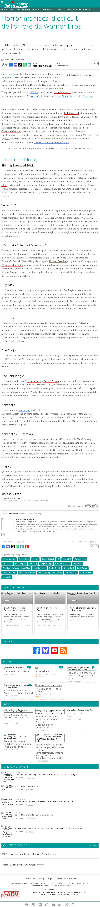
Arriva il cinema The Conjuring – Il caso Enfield (18, 691)
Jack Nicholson (38, 170)
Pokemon (87, 9)
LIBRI (16, 826)
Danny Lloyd (69, 568)
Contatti (73, 879)
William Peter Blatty (12, 264)
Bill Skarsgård (71, 113)
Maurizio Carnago (43, 65)
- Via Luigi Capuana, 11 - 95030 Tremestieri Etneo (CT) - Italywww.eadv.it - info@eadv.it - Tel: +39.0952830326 (59, 893)
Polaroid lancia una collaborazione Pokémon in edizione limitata (18, 744)
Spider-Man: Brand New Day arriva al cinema (34, 815)
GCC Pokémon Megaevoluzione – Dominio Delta (24, 854)
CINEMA (7, 600)
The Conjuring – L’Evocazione (59, 355)
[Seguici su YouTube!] (54, 650)
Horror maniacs (9, 73)
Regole (50, 879)
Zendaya (35, 9)
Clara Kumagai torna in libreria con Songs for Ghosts (17, 717)
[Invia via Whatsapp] (25, 65)
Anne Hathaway (23, 9)
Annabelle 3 (42, 671)
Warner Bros (30, 77)
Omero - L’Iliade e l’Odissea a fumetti (18, 864)
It (28, 95)
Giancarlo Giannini (11, 131)
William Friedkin (58, 261)
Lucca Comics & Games (72, 9)
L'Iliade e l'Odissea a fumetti (78, 715)
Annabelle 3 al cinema (16, 671)
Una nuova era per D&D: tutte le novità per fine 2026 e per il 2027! (44, 801)
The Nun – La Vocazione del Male (51, 142)
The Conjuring (64, 95)
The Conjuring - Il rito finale (47, 609)
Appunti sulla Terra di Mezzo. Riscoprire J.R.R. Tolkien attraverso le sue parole (48, 828)
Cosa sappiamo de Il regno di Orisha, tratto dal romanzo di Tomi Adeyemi (47, 774)
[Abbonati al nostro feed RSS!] (64, 650)
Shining (34, 92)
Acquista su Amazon (12, 498)
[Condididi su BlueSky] (15, 65)
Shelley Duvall (55, 170)
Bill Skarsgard (20, 563)
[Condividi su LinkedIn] (29, 65)
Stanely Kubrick (62, 92)
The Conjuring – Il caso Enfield (48, 690)
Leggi (20, 778)
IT (58, 559)
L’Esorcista (87, 95)
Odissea (58, 9)
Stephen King (65, 120)
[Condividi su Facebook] (11, 65)
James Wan (19, 138)
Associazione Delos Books (43, 886)
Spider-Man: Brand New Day (27, 786)
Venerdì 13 (36, 95)
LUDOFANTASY (20, 799)
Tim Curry (9, 120)
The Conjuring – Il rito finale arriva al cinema (14, 609)
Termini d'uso (29, 879)
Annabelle (24, 410)
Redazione (61, 879)
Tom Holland (47, 9)
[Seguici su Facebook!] (36, 650)
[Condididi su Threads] (20, 65)
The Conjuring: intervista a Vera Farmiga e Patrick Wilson (81, 675)
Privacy (41, 879)
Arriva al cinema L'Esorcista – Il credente (83, 609)
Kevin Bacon (22, 228)
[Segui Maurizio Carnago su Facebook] (3, 534)
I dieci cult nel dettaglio (80, 75)
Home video (13, 513)
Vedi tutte (93, 845)
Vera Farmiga (34, 381)
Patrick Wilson (51, 381)
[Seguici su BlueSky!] (45, 650)
